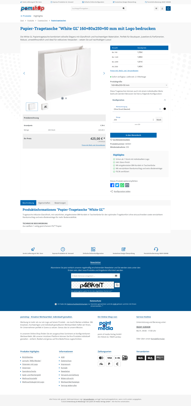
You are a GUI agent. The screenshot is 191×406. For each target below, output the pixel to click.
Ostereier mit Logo (30, 364)
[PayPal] (109, 363)
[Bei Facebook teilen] (112, 185)
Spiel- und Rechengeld (31, 375)
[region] (64, 78)
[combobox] (96, 8)
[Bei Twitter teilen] (117, 185)
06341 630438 (143, 326)
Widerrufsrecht (67, 378)
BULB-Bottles (27, 357)
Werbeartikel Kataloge (70, 382)
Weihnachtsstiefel (29, 378)
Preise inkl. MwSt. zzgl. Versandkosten (93, 145)
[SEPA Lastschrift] (117, 357)
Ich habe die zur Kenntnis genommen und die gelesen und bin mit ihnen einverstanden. (96, 305)
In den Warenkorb (133, 135)
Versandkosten (88, 399)
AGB (114, 304)
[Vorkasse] (101, 363)
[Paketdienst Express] (150, 357)
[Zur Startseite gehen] (32, 8)
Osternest (26, 368)
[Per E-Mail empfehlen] (127, 185)
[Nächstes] (104, 73)
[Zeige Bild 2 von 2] (66, 98)
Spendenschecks (29, 371)
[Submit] (116, 275)
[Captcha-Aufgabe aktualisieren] (117, 285)
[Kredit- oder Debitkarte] (105, 357)
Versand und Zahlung (70, 375)
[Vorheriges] (24, 73)
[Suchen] (123, 8)
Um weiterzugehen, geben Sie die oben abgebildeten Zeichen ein (91, 291)
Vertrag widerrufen (69, 385)
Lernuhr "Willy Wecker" (31, 361)
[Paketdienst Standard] (140, 357)
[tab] (28, 202)
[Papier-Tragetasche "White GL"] (64, 73)
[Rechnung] (117, 363)
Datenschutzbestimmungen (77, 304)
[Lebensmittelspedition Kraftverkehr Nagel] (160, 357)
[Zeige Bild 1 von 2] (62, 98)
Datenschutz (66, 361)
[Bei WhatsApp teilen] (122, 185)
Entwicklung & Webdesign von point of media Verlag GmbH (88, 401)
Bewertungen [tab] (60, 203)
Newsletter (65, 371)
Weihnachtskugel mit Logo (33, 382)
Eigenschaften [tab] (44, 203)
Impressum (65, 364)
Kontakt (64, 368)
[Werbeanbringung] (164, 108)
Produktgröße (116, 81)
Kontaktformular (158, 339)
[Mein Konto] (162, 8)
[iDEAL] (125, 357)
